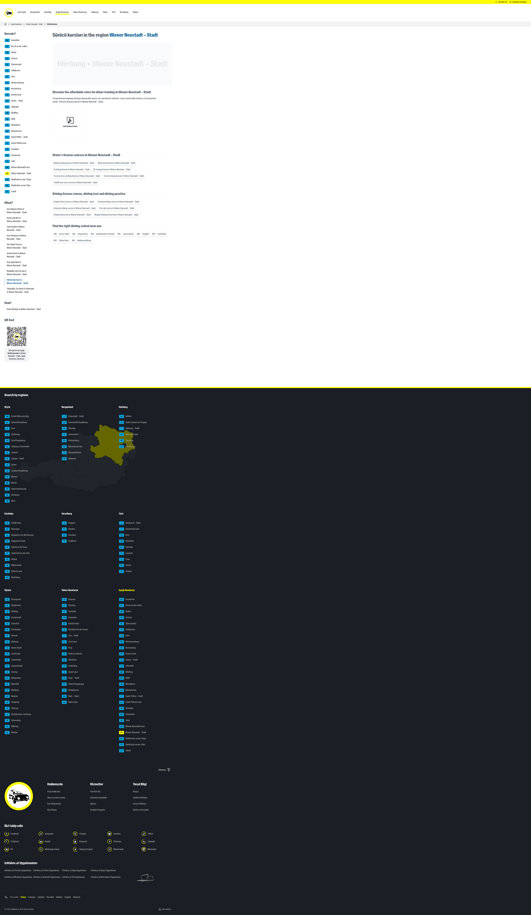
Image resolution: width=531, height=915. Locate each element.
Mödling (12, 112)
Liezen (12, 464)
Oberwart (69, 458)
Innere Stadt (14, 647)
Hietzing (12, 641)
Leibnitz (12, 452)
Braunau (69, 599)
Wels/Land (70, 702)
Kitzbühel (127, 541)
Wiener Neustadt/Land (18, 167)
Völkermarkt (13, 565)
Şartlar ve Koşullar (141, 809)
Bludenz (69, 528)
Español (41, 897)
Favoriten (13, 623)
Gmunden (70, 617)
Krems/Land (13, 94)
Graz (11, 428)
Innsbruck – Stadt (131, 522)
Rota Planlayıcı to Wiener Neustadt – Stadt (24, 309)
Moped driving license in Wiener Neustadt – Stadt (74, 163)
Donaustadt (14, 617)
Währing (13, 726)
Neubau (12, 696)
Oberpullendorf (72, 452)
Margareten (14, 678)
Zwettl (11, 191)
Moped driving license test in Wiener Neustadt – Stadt (116, 214)
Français (31, 897)
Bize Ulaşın (52, 809)
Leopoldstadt (15, 665)
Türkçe (23, 897)
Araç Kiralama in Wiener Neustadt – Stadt (16, 237)
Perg (67, 647)
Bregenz (69, 522)
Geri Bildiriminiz (54, 803)
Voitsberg (12, 494)
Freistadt (69, 611)
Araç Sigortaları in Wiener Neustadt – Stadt (17, 264)
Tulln (10, 161)
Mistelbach (13, 125)
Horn (10, 76)
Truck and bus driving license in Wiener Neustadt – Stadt (77, 176)
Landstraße (14, 659)
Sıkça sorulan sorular (56, 797)
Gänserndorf (14, 64)
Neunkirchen (14, 131)
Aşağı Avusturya (16, 24)
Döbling (12, 611)
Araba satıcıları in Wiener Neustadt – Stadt (17, 219)
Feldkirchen (13, 522)
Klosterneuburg (15, 82)
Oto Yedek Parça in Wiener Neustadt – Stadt (17, 246)
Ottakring (13, 702)
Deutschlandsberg (16, 422)
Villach (12, 559)
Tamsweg (127, 440)
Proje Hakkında (53, 791)
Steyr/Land (70, 671)
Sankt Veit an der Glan (18, 553)
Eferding (70, 605)
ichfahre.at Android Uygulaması (46, 877)
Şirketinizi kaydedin (98, 797)
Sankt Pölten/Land (16, 143)
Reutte (126, 565)
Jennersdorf (71, 434)
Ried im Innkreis (73, 653)
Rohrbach (70, 659)
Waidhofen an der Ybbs (18, 185)
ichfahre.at (15, 909)
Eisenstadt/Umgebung (75, 422)
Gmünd (11, 58)
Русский (14, 897)
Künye (135, 791)
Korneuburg (13, 88)
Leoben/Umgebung (17, 470)
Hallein (126, 416)
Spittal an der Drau (16, 547)
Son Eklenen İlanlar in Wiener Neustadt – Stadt (17, 211)
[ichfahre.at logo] (8, 12)
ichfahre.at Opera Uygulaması (103, 870)
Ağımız (93, 803)
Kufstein (127, 547)
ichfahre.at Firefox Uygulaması (46, 870)
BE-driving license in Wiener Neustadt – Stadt (111, 169)
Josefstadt (13, 653)
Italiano (59, 897)
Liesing (12, 671)
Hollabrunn (13, 70)
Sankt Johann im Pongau (134, 422)
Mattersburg (71, 440)
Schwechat (13, 155)
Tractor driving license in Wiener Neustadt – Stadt (124, 176)
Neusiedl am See (72, 446)
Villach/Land (14, 571)
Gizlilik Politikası (140, 797)
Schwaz (126, 571)
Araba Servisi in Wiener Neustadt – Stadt (16, 255)
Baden (11, 52)
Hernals (12, 635)
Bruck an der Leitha (16, 46)
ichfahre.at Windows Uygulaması (17, 877)
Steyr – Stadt (71, 678)
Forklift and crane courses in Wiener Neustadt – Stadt (75, 182)
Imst (125, 535)
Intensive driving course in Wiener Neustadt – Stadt (75, 208)
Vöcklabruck (71, 690)
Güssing (69, 428)
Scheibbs (12, 149)
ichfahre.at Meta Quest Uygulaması (103, 877)
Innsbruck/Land (130, 528)
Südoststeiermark (16, 488)
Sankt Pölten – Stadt (17, 137)
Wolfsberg (13, 577)
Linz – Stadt (71, 635)
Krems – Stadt (14, 100)
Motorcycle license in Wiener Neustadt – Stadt (116, 163)
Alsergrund (14, 599)
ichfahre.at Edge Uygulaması (74, 870)
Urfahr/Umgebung (73, 684)
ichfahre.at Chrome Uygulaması (17, 870)
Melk (10, 118)
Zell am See (128, 446)
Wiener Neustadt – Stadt (34, 24)
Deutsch (76, 897)
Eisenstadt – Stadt (74, 416)
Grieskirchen (71, 623)
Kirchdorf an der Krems (76, 629)
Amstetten (13, 40)
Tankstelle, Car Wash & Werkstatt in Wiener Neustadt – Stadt (20, 290)
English (68, 897)
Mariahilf (13, 684)
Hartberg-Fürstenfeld (17, 446)
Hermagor (13, 528)
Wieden (12, 732)
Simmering (14, 720)
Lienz (125, 559)
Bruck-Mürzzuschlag (17, 416)
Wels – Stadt (71, 696)
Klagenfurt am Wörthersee (20, 535)
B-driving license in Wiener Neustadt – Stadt (72, 169)
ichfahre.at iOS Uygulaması (73, 877)
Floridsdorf (14, 629)
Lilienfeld (12, 106)
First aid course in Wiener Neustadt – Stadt (116, 208)
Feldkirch (70, 541)
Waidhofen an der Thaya (18, 179)
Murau (11, 482)
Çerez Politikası (139, 803)
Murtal (11, 476)
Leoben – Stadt (15, 458)
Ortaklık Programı (97, 809)
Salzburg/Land (129, 434)
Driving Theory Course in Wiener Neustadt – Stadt (74, 201)
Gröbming (13, 434)
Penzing (12, 708)
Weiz (10, 501)
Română (50, 897)
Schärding (70, 665)
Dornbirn (69, 535)
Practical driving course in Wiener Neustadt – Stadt (118, 201)
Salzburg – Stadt (130, 428)
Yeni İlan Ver (95, 791)
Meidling (13, 690)
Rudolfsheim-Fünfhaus (19, 714)
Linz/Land (70, 641)
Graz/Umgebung (15, 440)
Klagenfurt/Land (15, 541)
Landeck (127, 553)
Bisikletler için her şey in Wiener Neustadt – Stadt (17, 273)
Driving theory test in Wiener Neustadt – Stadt (72, 214)
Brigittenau (14, 605)
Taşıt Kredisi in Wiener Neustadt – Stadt (16, 228)
